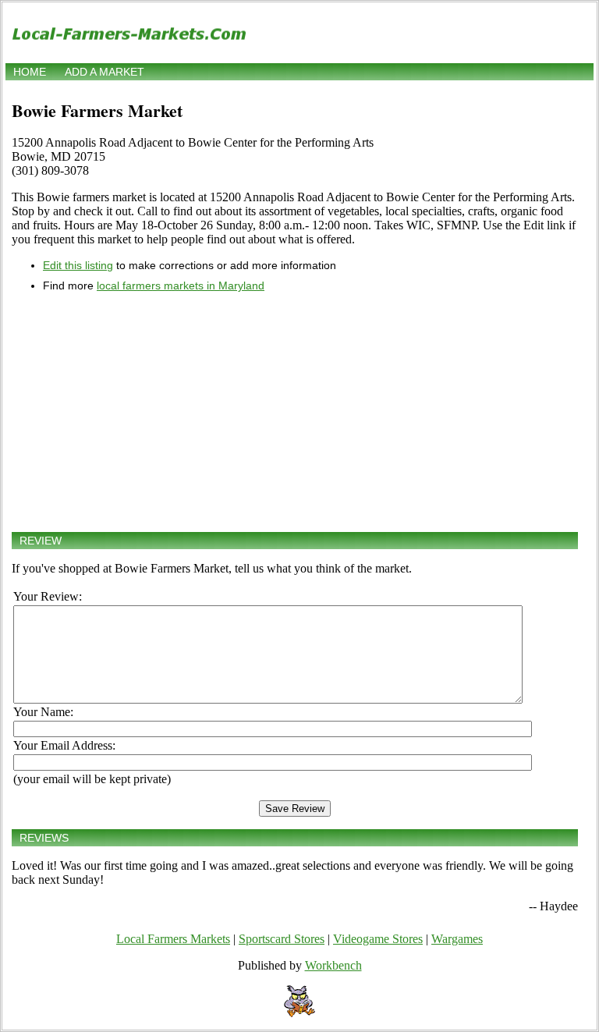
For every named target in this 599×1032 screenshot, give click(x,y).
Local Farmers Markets (173, 938)
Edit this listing (78, 265)
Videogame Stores (378, 938)
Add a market (104, 72)
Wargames (457, 938)
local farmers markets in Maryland (180, 285)
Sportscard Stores (281, 938)
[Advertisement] (295, 412)
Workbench (333, 965)
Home (29, 72)
